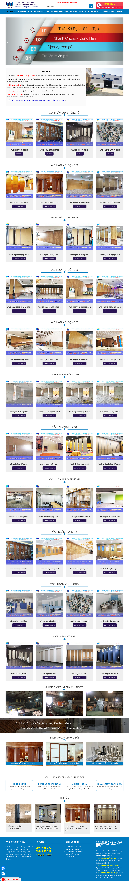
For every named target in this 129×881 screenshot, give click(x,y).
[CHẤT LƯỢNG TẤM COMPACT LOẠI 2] (18, 813)
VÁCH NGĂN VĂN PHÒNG (74, 12)
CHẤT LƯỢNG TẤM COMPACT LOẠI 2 (14, 827)
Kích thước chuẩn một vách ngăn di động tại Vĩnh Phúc (106, 827)
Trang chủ (11, 12)
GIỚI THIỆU (22, 12)
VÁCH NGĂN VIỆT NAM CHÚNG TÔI (64, 777)
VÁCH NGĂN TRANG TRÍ (54, 12)
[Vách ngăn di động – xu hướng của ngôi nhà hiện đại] (77, 813)
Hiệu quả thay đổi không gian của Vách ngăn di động (47, 827)
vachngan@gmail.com (80, 2)
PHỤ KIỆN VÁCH (108, 12)
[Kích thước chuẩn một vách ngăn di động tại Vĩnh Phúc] (107, 813)
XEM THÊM (19, 154)
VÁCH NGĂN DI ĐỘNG (36, 12)
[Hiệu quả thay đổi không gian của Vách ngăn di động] (48, 813)
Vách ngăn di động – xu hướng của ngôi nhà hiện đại (76, 828)
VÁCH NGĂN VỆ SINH (92, 12)
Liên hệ (119, 12)
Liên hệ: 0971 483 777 (19, 206)
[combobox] (53, 6)
